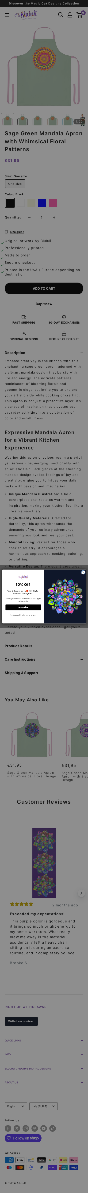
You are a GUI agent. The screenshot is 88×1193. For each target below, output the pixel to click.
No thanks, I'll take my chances (23, 615)
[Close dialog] (83, 572)
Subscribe (23, 607)
